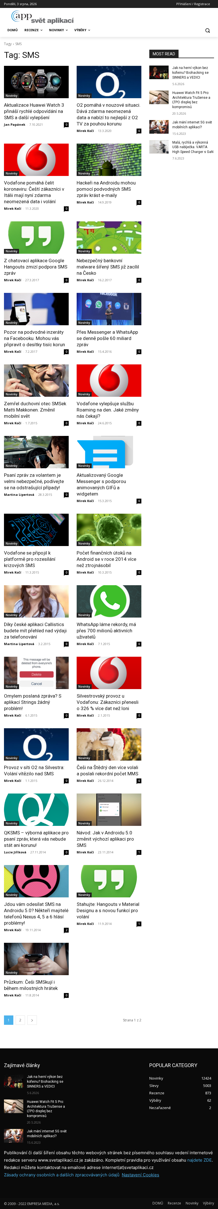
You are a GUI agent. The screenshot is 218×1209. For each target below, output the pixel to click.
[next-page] (32, 1020)
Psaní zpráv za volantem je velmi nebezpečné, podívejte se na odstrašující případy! (34, 481)
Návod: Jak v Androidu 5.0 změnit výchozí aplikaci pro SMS (105, 839)
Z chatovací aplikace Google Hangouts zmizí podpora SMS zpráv (35, 267)
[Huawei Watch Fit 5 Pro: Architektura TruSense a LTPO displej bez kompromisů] (159, 97)
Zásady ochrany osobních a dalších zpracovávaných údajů (62, 1174)
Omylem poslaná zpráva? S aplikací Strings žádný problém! (32, 702)
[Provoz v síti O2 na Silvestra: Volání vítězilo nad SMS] (36, 744)
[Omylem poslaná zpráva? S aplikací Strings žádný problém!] (36, 673)
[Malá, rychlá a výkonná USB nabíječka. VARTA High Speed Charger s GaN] (159, 147)
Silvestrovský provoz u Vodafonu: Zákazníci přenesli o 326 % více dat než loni (108, 702)
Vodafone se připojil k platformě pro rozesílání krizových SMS (29, 559)
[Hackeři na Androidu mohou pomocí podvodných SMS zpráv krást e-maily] (109, 160)
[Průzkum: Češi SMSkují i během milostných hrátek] (36, 959)
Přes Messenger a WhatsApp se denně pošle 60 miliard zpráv (107, 338)
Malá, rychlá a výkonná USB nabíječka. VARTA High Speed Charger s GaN (192, 147)
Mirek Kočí (85, 131)
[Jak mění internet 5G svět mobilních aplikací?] (159, 127)
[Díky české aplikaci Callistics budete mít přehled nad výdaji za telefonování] (36, 601)
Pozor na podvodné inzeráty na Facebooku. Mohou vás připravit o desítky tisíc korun (34, 338)
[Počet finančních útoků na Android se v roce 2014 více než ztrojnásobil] (109, 530)
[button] (207, 30)
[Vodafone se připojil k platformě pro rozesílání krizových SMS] (36, 530)
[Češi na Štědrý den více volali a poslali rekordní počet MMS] (109, 744)
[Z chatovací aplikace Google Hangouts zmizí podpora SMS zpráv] (36, 237)
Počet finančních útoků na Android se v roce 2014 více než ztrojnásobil (106, 559)
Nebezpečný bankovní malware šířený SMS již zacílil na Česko (108, 267)
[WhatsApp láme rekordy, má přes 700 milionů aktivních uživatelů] (109, 601)
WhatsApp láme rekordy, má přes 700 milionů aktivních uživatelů (106, 631)
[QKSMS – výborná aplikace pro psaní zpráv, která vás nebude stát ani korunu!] (36, 810)
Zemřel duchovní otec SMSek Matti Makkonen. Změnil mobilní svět (35, 410)
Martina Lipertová (19, 494)
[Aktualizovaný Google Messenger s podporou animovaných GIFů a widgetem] (109, 452)
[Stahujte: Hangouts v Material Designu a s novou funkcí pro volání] (109, 881)
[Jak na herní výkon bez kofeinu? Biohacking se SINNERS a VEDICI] (159, 72)
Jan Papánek (14, 124)
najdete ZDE (199, 1160)
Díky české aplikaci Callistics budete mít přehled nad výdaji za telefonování (35, 631)
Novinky (11, 96)
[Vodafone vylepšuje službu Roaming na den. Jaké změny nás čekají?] (109, 380)
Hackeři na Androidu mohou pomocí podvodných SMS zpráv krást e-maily (106, 189)
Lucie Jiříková (15, 852)
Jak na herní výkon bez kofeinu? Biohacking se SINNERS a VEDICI (190, 72)
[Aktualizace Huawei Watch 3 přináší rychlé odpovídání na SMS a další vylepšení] (36, 82)
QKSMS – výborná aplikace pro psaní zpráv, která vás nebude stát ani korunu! (36, 839)
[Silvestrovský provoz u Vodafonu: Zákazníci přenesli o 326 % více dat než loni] (109, 673)
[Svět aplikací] (42, 17)
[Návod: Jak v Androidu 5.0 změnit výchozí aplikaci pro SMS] (109, 810)
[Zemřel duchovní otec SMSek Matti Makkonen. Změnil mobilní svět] (36, 380)
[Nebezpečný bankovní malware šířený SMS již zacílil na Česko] (109, 237)
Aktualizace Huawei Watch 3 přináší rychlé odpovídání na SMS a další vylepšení (34, 111)
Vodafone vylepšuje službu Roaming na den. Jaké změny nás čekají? (108, 410)
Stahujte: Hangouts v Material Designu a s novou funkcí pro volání (108, 910)
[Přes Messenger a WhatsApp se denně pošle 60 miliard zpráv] (109, 309)
